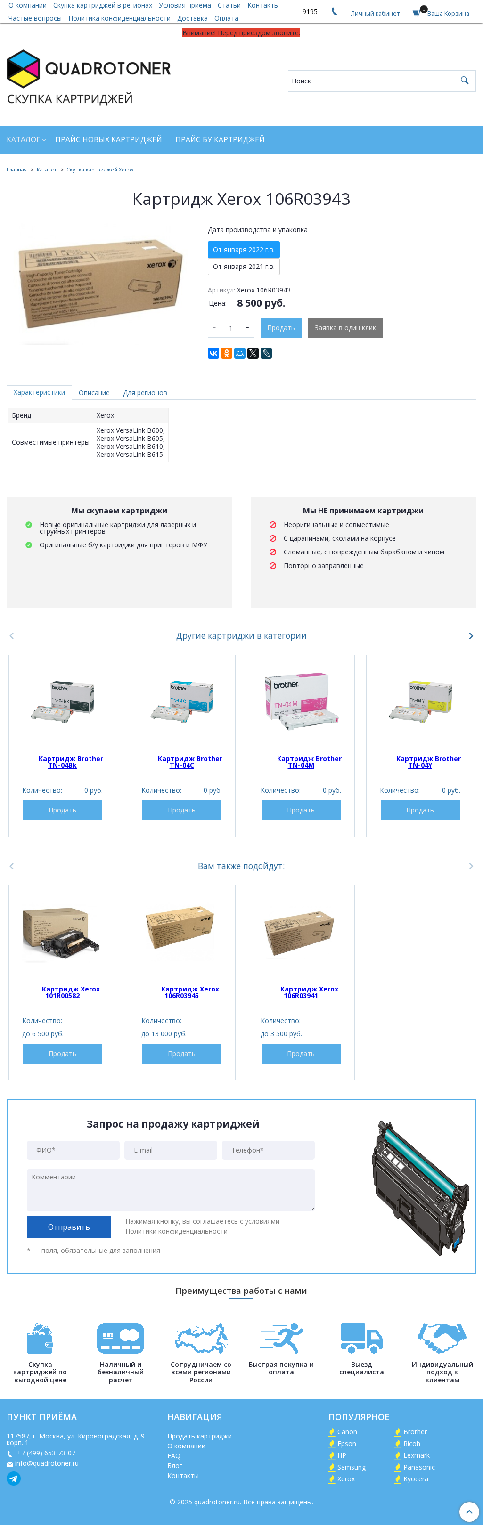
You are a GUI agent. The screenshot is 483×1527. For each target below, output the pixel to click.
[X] (253, 353)
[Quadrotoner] (89, 76)
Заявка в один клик (345, 327)
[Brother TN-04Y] (420, 702)
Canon (347, 1431)
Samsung (351, 1466)
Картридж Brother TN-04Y (429, 762)
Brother (415, 1431)
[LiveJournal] (266, 353)
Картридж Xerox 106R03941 (310, 992)
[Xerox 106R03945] (181, 932)
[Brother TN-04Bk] (62, 702)
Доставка (192, 18)
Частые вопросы (35, 18)
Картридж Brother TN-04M (310, 762)
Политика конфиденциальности (119, 18)
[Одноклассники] (226, 353)
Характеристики (39, 392)
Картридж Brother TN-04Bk (72, 762)
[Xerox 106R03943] (101, 282)
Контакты (183, 1475)
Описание (94, 392)
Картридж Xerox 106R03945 (191, 992)
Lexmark (416, 1455)
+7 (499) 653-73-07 (45, 1452)
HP (341, 1455)
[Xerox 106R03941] (301, 932)
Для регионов (145, 392)
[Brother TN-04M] (301, 702)
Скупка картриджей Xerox (100, 169)
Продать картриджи (199, 1435)
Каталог (23, 140)
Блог (174, 1465)
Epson (346, 1443)
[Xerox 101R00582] (62, 932)
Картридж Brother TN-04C (191, 762)
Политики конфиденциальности (176, 1230)
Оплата (226, 18)
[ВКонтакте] (213, 353)
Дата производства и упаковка (258, 230)
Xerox (346, 1478)
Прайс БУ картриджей (220, 140)
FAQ (173, 1455)
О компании (186, 1445)
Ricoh (411, 1443)
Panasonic (419, 1466)
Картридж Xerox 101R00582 (72, 992)
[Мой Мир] (240, 353)
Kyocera (415, 1478)
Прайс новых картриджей (108, 140)
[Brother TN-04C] (181, 702)
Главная (17, 169)
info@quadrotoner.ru (47, 1463)
